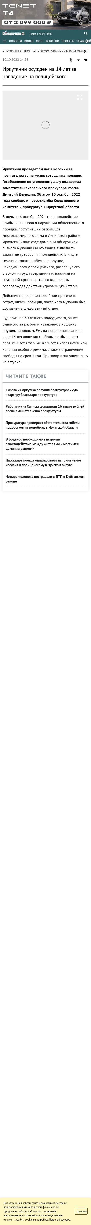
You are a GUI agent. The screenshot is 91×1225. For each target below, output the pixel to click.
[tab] (15, 41)
